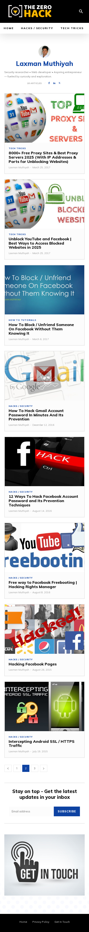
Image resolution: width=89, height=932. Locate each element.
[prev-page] (8, 768)
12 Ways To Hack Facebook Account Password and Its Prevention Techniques (43, 500)
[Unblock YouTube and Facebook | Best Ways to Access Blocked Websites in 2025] (44, 204)
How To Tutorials (22, 320)
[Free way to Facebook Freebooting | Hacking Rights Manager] (44, 547)
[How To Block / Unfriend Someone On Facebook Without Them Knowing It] (44, 289)
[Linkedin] (54, 83)
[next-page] (43, 768)
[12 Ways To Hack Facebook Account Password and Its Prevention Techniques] (44, 461)
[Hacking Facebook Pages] (44, 629)
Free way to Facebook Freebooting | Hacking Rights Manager (43, 584)
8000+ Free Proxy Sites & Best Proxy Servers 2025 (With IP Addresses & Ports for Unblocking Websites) (43, 157)
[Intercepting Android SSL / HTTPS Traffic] (44, 706)
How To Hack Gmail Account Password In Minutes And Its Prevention (36, 415)
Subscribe (67, 811)
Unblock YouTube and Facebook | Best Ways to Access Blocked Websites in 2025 (40, 243)
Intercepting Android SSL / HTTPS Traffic (42, 743)
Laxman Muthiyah (19, 167)
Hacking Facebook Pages (33, 664)
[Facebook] (49, 83)
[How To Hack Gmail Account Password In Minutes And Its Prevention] (44, 375)
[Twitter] (59, 83)
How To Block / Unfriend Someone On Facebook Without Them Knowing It (41, 329)
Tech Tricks (17, 148)
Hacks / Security (21, 406)
